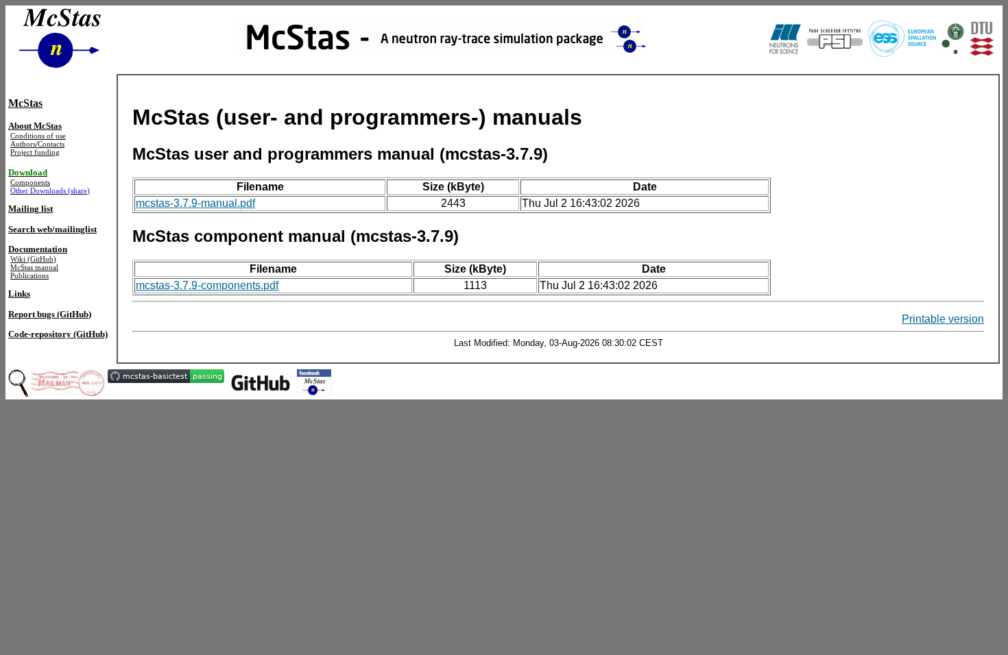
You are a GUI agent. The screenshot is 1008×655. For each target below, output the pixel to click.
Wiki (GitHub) (33, 259)
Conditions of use (38, 136)
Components (30, 182)
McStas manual (34, 267)
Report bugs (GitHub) (49, 314)
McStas (25, 103)
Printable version (943, 319)
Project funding (35, 152)
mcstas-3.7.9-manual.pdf (195, 203)
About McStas (35, 126)
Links (19, 293)
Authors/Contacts (37, 144)
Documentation (37, 249)
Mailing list (30, 208)
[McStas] (314, 379)
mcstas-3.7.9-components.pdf (207, 285)
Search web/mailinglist (52, 229)
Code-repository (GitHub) (58, 334)
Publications (29, 275)
